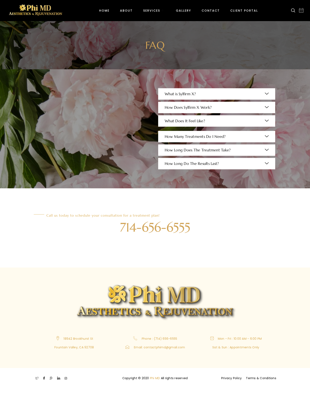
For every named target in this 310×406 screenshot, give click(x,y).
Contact (211, 10)
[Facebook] (44, 379)
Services (151, 10)
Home (104, 10)
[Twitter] (37, 379)
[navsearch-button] (293, 11)
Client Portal (244, 10)
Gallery (183, 10)
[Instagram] (66, 379)
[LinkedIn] (58, 379)
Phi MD (155, 378)
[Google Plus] (51, 379)
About (126, 10)
